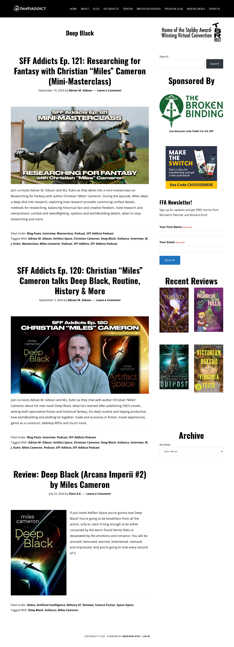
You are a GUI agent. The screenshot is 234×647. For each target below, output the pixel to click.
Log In (146, 636)
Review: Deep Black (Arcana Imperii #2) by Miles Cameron (79, 479)
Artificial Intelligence (51, 605)
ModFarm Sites (131, 636)
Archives (164, 445)
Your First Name (175, 227)
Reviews (88, 605)
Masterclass (65, 233)
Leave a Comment (109, 90)
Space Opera (125, 605)
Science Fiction (105, 605)
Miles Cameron (50, 244)
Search (163, 56)
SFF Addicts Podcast (100, 233)
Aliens (31, 605)
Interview (49, 233)
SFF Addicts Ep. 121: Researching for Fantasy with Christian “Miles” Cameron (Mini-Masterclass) (80, 70)
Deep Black (108, 238)
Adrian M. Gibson (40, 238)
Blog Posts (34, 233)
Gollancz (123, 238)
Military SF (74, 605)
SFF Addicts (81, 244)
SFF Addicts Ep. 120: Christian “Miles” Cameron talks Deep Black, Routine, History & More (80, 280)
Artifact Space (62, 238)
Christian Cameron (87, 238)
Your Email (172, 242)
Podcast (80, 233)
